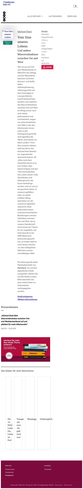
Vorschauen (47, 469)
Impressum (58, 485)
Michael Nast (25, 31)
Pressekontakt (9, 472)
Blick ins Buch (7, 42)
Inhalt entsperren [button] (25, 296)
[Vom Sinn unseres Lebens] (7, 34)
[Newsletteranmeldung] (25, 361)
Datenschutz (68, 485)
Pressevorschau (9, 469)
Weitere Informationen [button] (27, 299)
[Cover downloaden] (47, 70)
